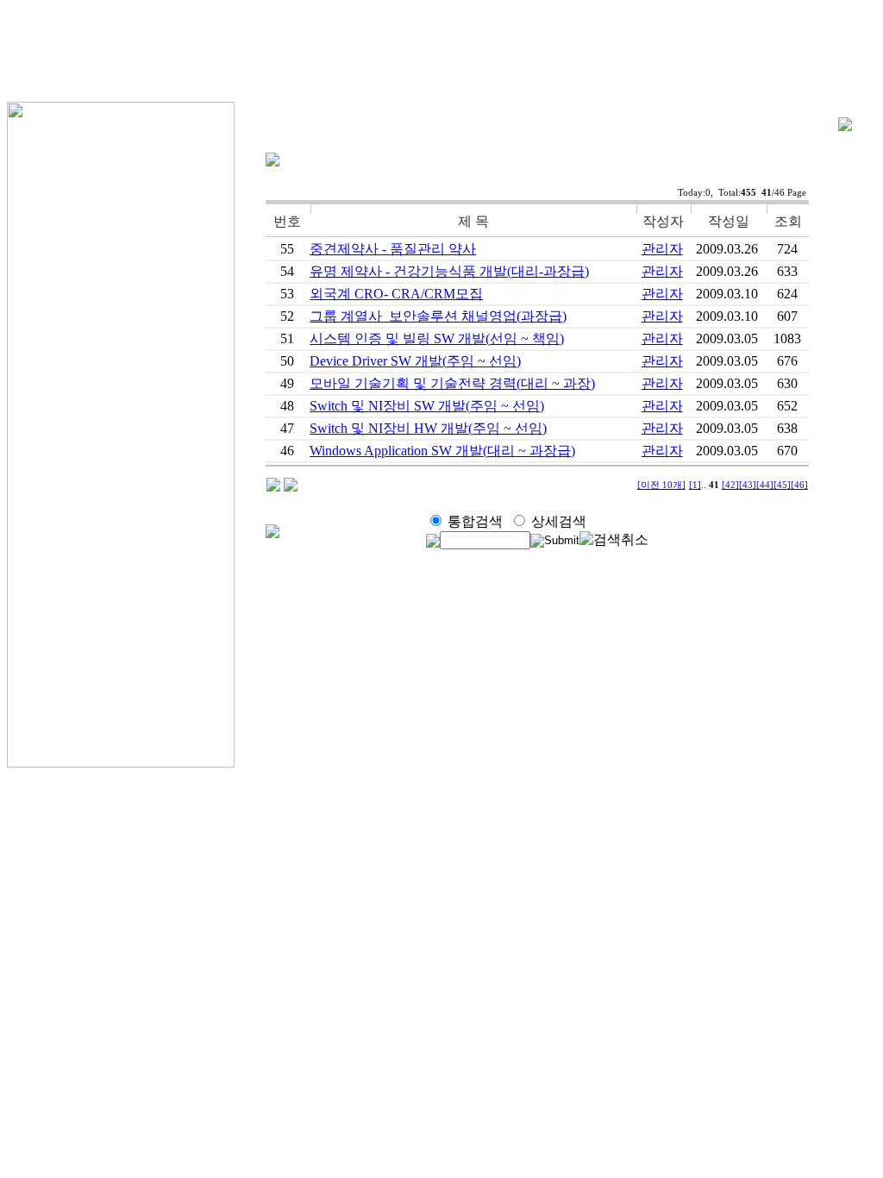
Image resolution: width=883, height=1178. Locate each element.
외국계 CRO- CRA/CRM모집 (396, 293)
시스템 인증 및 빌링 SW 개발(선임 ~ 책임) (437, 338)
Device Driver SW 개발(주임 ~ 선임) (415, 361)
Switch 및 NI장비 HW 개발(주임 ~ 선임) (428, 428)
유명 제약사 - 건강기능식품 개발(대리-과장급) (449, 271)
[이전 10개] (661, 485)
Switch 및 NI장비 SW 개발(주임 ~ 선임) (427, 405)
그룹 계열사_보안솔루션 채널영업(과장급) (438, 316)
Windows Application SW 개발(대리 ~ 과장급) (442, 450)
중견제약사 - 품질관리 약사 (393, 248)
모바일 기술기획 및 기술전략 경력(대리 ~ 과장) (452, 383)
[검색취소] (613, 540)
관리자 (662, 248)
